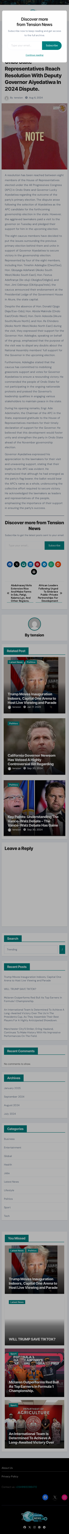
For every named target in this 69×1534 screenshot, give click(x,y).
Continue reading (34, 55)
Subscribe (52, 45)
